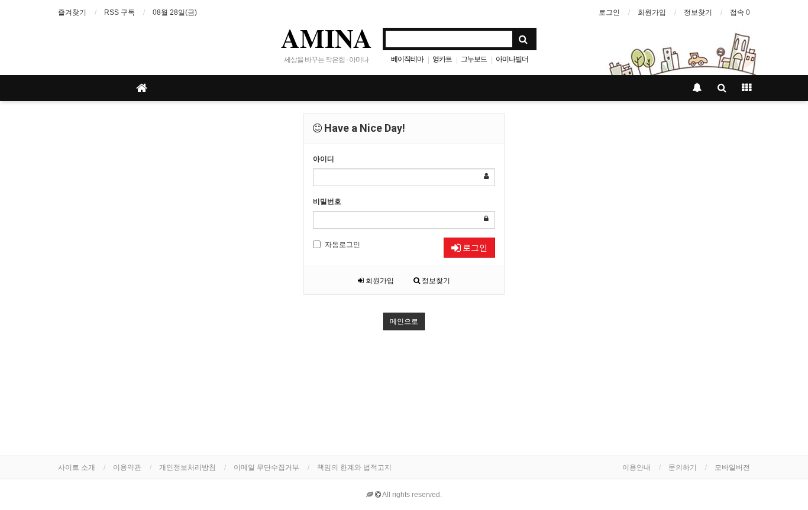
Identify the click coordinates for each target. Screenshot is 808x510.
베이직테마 (407, 59)
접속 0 (740, 12)
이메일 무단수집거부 (266, 467)
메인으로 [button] (404, 321)
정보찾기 (698, 12)
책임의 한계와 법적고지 (354, 467)
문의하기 (682, 467)
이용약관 (127, 467)
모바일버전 (732, 467)
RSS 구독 (119, 12)
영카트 (442, 59)
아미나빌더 (512, 59)
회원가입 (652, 12)
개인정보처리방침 (187, 467)
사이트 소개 (76, 467)
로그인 (609, 12)
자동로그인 (342, 245)
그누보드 (474, 59)
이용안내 (636, 467)
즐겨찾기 (72, 12)
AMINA (326, 38)
